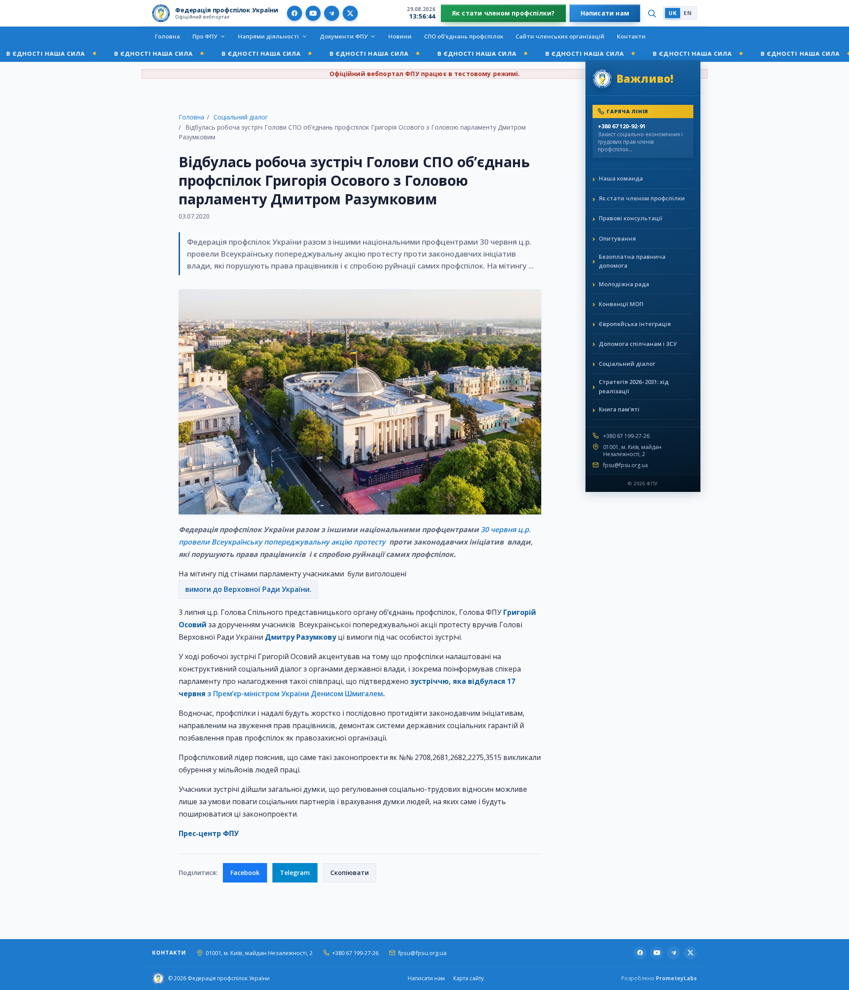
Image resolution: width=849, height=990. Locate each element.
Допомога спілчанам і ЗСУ (638, 344)
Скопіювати (349, 872)
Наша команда (621, 178)
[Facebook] (294, 13)
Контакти (631, 36)
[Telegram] (331, 13)
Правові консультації (630, 218)
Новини (400, 36)
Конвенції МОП (621, 304)
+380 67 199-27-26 (626, 436)
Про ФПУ (204, 36)
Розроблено (659, 978)
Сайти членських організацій (560, 36)
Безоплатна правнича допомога (632, 261)
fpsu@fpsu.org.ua (625, 465)
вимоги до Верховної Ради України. (248, 589)
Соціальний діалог (241, 117)
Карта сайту (468, 978)
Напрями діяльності (268, 36)
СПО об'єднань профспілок (463, 36)
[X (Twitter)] (350, 13)
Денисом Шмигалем (347, 693)
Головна (167, 36)
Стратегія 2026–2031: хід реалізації (634, 386)
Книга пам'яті (619, 409)
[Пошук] (652, 13)
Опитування (617, 238)
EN (688, 13)
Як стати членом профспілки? (503, 13)
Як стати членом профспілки (642, 198)
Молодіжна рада (624, 284)
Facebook (245, 872)
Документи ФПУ (343, 36)
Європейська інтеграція (635, 324)
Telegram (295, 872)
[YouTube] (313, 13)
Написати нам (605, 13)
